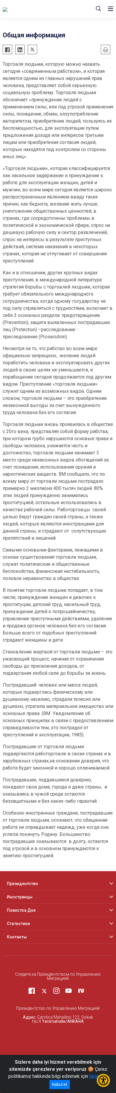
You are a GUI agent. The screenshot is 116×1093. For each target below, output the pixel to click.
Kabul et (59, 1084)
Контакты (17, 937)
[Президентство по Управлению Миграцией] (39, 8)
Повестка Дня (21, 910)
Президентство (22, 883)
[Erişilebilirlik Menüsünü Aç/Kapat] (103, 1080)
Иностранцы (19, 897)
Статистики (18, 923)
